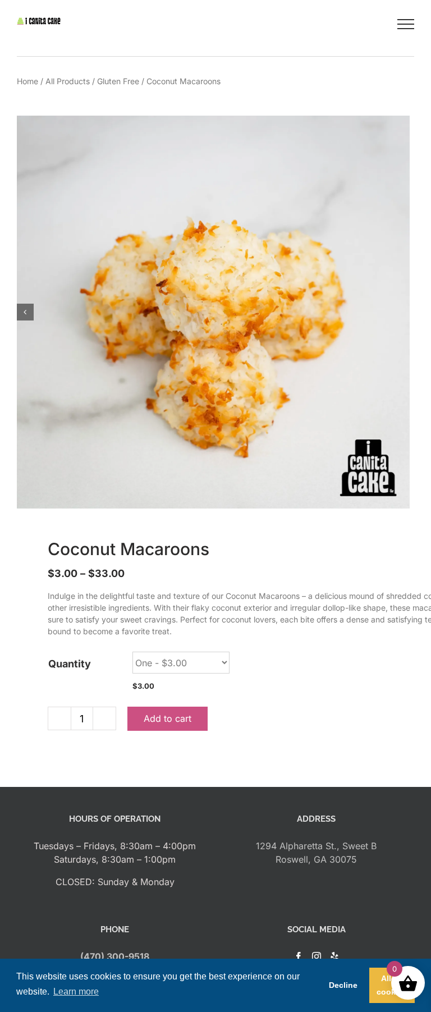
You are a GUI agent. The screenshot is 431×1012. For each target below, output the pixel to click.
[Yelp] (334, 956)
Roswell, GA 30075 (316, 859)
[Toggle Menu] (406, 24)
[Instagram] (316, 956)
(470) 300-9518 (114, 956)
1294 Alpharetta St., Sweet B (316, 845)
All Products (67, 81)
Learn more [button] (76, 991)
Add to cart (167, 718)
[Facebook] (298, 956)
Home (27, 81)
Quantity (69, 664)
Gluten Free (118, 81)
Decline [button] (343, 985)
